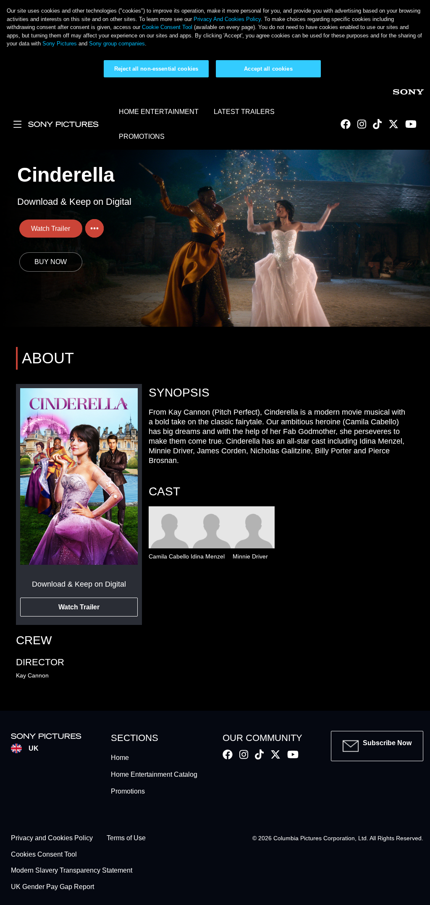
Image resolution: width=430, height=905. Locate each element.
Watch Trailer (50, 228)
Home (120, 757)
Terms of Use (126, 838)
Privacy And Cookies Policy (227, 19)
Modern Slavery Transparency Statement (71, 870)
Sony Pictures (59, 43)
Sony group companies (117, 43)
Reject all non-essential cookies (156, 69)
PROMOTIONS (142, 136)
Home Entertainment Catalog (154, 774)
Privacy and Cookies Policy (52, 838)
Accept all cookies (268, 69)
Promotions (128, 791)
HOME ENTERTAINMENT (159, 111)
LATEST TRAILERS (244, 111)
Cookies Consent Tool (44, 854)
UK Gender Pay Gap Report (52, 886)
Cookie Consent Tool (167, 27)
